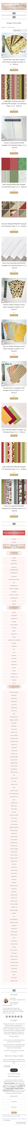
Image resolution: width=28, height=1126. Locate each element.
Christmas (14, 627)
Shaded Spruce (13, 934)
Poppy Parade (14, 894)
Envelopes (14, 591)
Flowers (14, 637)
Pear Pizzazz (14, 873)
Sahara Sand (14, 928)
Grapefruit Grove (14, 796)
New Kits (14, 539)
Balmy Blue (14, 695)
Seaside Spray (14, 931)
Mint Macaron (14, 845)
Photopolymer (14, 572)
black (14, 713)
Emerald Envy (14, 769)
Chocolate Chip (14, 738)
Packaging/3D (14, 598)
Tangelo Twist (14, 959)
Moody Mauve (14, 851)
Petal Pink (14, 882)
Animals (14, 612)
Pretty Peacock (14, 885)
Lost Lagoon (14, 821)
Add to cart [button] (14, 111)
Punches (14, 601)
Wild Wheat (14, 977)
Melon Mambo (14, 836)
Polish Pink (14, 888)
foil (14, 775)
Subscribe (14, 1070)
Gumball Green (14, 802)
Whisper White (13, 980)
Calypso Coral (14, 732)
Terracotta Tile (14, 965)
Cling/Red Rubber (14, 569)
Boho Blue (14, 723)
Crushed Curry (14, 753)
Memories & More (14, 594)
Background (14, 618)
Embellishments (14, 585)
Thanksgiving (14, 673)
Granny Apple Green (14, 793)
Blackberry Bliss (14, 716)
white (14, 974)
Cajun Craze (14, 729)
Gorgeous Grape (14, 790)
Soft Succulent (14, 950)
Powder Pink (14, 898)
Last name (14, 1107)
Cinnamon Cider (14, 741)
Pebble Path (14, 876)
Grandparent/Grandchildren (13, 640)
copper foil (14, 747)
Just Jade (14, 812)
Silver (14, 937)
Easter (14, 630)
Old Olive (14, 864)
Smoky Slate (14, 941)
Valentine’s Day (14, 677)
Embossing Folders (14, 588)
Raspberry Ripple (14, 910)
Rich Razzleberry (14, 919)
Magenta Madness (14, 827)
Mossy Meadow (14, 858)
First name (14, 1101)
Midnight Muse (14, 842)
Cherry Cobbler (14, 735)
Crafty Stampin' (14, 9)
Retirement (14, 664)
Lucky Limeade (14, 824)
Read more (14, 435)
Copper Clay (14, 744)
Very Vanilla (14, 971)
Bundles (14, 558)
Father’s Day (14, 634)
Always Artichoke (14, 692)
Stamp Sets (14, 567)
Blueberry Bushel (14, 720)
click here (14, 1052)
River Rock (14, 925)
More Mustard (14, 855)
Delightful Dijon (14, 763)
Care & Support (14, 624)
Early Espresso (13, 766)
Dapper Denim (14, 759)
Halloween (14, 646)
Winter (14, 683)
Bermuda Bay (14, 707)
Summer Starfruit (14, 956)
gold (14, 787)
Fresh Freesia (14, 778)
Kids (14, 649)
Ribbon (14, 604)
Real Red (14, 913)
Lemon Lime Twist (14, 815)
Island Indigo (14, 809)
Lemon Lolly (14, 818)
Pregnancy (14, 661)
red (14, 916)
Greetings (14, 643)
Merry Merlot (14, 839)
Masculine (14, 655)
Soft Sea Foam (14, 944)
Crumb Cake (14, 750)
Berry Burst (14, 710)
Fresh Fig (14, 781)
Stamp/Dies (14, 560)
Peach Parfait (14, 870)
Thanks (14, 670)
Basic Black (14, 701)
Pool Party (14, 891)
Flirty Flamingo (14, 772)
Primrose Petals (14, 904)
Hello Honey (14, 806)
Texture (14, 667)
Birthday (14, 621)
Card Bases (14, 576)
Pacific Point (14, 867)
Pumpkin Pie (14, 907)
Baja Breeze (14, 698)
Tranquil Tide (14, 968)
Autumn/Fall (14, 615)
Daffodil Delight (14, 756)
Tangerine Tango (14, 962)
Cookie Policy (8, 1120)
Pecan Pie (14, 879)
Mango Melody (14, 830)
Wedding (14, 680)
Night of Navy (14, 861)
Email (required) (14, 1096)
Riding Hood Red (14, 922)
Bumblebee (14, 726)
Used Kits (14, 542)
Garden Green (14, 784)
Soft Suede (14, 953)
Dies (14, 582)
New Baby (14, 658)
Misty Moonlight (14, 848)
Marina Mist (14, 833)
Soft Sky (14, 947)
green (14, 799)
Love (14, 652)
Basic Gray (14, 704)
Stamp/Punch (14, 563)
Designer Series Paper (14, 579)
